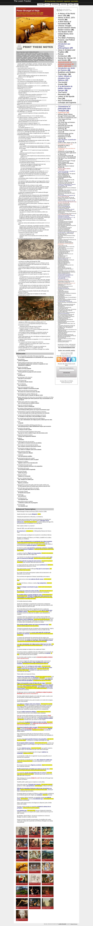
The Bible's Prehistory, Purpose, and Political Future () (66, 40)
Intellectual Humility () (62, 263)
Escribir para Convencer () (63, 280)
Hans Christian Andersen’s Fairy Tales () (66, 271)
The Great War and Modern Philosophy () (66, 123)
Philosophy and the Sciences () (64, 224)
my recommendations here (66, 347)
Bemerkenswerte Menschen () (64, 336)
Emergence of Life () (63, 180)
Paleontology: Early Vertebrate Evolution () (67, 190)
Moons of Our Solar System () (64, 192)
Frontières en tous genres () (63, 276)
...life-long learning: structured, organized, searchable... (61, 1)
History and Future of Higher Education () (66, 312)
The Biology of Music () (62, 255)
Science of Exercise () (62, 245)
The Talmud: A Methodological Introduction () (67, 239)
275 (72, 352)
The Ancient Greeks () (62, 83)
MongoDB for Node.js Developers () (64, 146)
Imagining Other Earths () (63, 291)
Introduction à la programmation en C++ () (66, 217)
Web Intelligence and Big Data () (64, 295)
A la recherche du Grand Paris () (64, 307)
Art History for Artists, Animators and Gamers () (67, 231)
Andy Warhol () (61, 296)
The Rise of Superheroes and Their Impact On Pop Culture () (67, 119)
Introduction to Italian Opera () (64, 262)
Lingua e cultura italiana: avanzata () (64, 169)
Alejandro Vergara (21, 14)
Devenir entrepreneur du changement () (66, 195)
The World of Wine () (62, 234)
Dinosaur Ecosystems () (63, 287)
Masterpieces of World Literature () (64, 137)
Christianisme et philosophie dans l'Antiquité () (64, 109)
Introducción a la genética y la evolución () (66, 283)
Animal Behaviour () (62, 320)
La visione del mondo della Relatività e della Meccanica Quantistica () (67, 202)
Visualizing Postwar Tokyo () (64, 251)
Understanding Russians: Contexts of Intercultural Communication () (65, 223)
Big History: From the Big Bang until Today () (67, 335)
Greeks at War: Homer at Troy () (67, 142)
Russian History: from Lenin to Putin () (65, 233)
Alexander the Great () (65, 125)
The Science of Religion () (63, 208)
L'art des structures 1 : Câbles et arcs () (66, 232)
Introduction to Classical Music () (64, 230)
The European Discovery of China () (65, 221)
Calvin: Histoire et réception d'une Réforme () (64, 78)
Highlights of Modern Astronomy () (65, 210)
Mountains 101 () (61, 256)
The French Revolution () (64, 93)
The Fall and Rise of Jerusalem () (65, 227)
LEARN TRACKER (62, 924)
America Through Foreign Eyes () (65, 340)
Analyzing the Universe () (63, 205)
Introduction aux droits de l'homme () (66, 69)
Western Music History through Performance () (66, 115)
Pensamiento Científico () (65, 144)
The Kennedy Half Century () (65, 183)
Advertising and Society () (63, 341)
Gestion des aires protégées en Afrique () (66, 215)
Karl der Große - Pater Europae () (67, 156)
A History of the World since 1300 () (66, 15)
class (41, 15)
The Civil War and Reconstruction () (65, 286)
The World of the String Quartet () (64, 241)
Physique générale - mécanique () (65, 301)
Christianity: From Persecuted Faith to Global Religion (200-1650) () (67, 332)
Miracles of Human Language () (64, 267)
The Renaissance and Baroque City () (65, 250)
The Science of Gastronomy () (64, 228)
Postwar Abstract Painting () (64, 207)
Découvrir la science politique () (64, 218)
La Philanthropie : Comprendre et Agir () (66, 209)
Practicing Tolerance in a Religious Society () (67, 299)
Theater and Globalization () (64, 273)
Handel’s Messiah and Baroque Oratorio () (66, 272)
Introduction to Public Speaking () (66, 182)
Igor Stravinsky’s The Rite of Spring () (65, 242)
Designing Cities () (62, 186)
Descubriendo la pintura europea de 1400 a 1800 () (66, 64)
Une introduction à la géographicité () (65, 275)
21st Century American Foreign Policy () (66, 314)
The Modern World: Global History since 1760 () (65, 34)
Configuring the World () (63, 318)
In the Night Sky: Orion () (63, 252)
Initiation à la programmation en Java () (66, 200)
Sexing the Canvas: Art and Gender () (67, 59)
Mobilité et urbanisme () (63, 258)
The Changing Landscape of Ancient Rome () (67, 213)
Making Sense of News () (63, 260)
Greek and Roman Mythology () (64, 127)
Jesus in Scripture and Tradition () (66, 51)
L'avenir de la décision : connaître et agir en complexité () (66, 172)
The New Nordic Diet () (63, 308)
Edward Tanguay (26, 15)
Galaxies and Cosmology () (63, 229)
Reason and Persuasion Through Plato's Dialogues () (66, 161)
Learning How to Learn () (63, 292)
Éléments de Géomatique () (63, 313)
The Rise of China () (62, 249)
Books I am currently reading (66, 350)
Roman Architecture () (64, 55)
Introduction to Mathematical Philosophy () (66, 304)
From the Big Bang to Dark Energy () (65, 319)
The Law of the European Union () (65, 315)
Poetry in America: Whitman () (64, 282)
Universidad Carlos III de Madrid (35, 14)
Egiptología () (63, 112)
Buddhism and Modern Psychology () (66, 73)
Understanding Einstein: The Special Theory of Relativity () (66, 174)
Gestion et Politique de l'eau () (64, 274)
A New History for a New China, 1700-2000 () (67, 309)
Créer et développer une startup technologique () (64, 278)
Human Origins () (61, 266)
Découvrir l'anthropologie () (64, 206)
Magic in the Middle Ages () (63, 261)
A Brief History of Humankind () (64, 23)
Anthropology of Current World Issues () (66, 281)
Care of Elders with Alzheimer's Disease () (66, 325)
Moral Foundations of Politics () (64, 257)
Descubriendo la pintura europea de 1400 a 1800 (30, 12)
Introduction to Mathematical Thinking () (66, 259)
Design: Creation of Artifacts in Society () (66, 316)
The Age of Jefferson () (62, 311)
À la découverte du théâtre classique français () (65, 88)
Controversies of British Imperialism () (65, 334)
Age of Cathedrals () (62, 333)
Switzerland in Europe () (63, 240)
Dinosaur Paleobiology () (64, 176)
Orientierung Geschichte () (64, 191)
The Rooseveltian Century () (65, 155)
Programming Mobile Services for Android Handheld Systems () (66, 322)
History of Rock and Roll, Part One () (66, 197)
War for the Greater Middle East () (66, 179)
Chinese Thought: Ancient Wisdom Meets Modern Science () (67, 28)
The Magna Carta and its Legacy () (65, 310)
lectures (45, 15)
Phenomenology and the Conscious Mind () (65, 134)
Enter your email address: (67, 368)
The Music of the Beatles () (64, 204)
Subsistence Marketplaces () (64, 300)
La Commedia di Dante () (63, 196)
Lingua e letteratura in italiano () (64, 214)
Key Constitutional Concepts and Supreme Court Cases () (67, 103)
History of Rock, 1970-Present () (66, 19)
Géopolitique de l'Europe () (63, 216)
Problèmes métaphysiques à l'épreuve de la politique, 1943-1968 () (67, 185)
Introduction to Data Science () (64, 317)
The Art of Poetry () (62, 337)
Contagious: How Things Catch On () (65, 326)
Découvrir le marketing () (63, 279)
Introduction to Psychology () (66, 151)
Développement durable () (63, 288)
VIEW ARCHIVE (66, 372)
